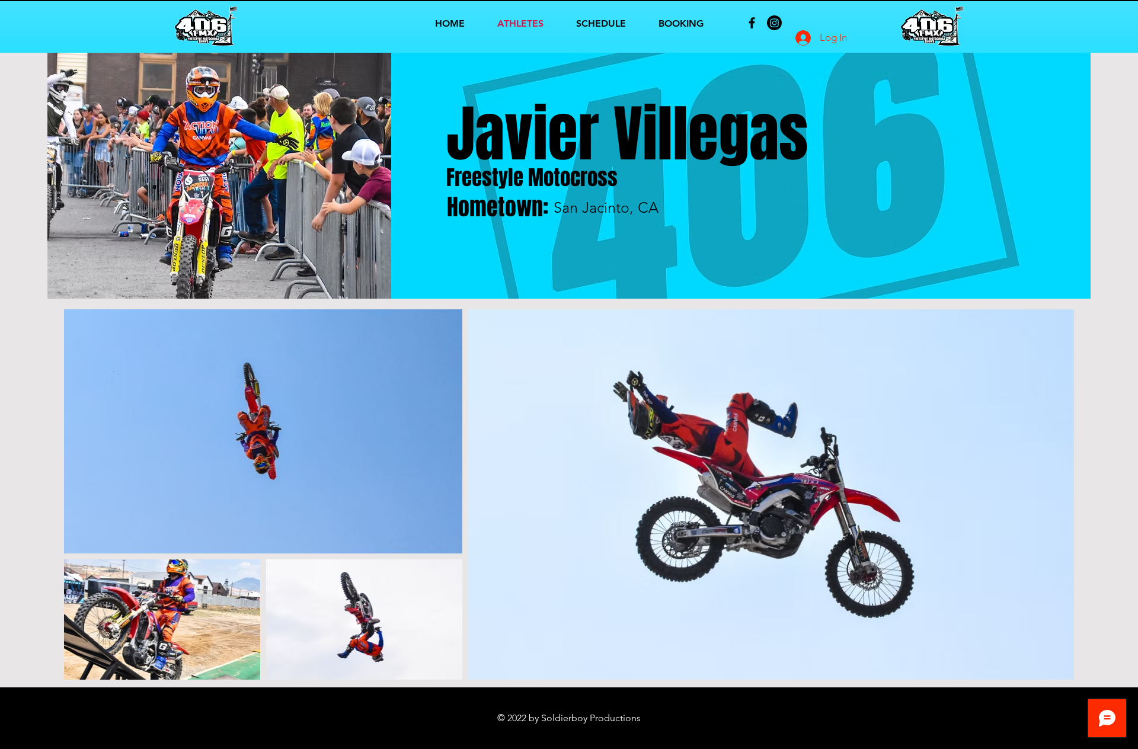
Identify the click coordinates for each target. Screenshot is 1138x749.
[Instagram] (774, 22)
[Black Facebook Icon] (751, 22)
